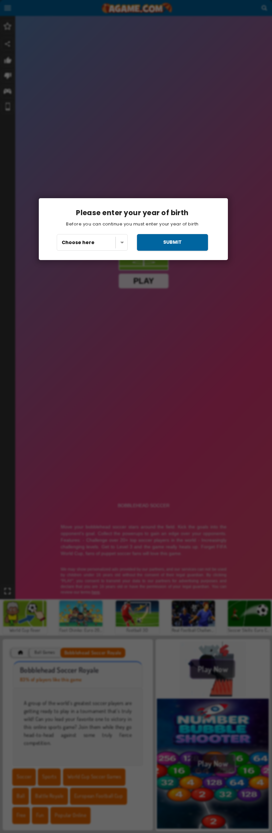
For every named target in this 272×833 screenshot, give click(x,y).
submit (172, 242)
